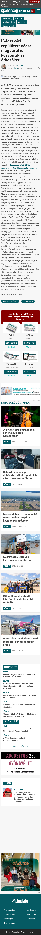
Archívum (31, 910)
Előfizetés (33, 2)
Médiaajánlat (9, 919)
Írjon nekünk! (9, 923)
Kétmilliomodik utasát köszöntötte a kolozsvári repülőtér (18, 599)
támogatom (11, 372)
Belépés (22, 2)
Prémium (29, 364)
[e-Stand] (33, 11)
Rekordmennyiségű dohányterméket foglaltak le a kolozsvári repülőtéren (20, 475)
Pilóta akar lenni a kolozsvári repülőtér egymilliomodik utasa (20, 641)
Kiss (16, 66)
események (9, 25)
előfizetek (11, 343)
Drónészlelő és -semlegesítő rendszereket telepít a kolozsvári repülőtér (20, 517)
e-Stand (29, 335)
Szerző (11, 66)
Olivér (21, 66)
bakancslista (9, 22)
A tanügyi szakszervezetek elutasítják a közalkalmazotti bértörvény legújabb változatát (19, 686)
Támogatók (31, 919)
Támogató (11, 364)
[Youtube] (29, 11)
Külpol (6, 671)
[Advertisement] (20, 829)
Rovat (10, 68)
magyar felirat (28, 301)
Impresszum (10, 914)
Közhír (15, 68)
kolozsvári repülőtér (10, 301)
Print (11, 335)
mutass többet (20, 747)
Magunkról (31, 914)
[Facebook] (20, 11)
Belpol (6, 681)
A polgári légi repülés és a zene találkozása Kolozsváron (19, 433)
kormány (8, 18)
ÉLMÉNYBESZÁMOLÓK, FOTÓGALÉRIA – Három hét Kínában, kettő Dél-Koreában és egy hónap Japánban (24, 797)
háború (20, 18)
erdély (22, 22)
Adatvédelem (9, 910)
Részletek (11, 347)
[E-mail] (24, 11)
